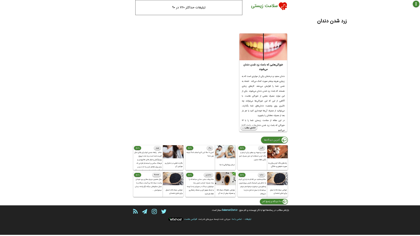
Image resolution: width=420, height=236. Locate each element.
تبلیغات (248, 219)
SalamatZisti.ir (230, 210)
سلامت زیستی (264, 6)
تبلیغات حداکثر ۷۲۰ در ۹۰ (189, 7)
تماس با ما (237, 219)
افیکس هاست (190, 219)
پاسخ (242, 148)
